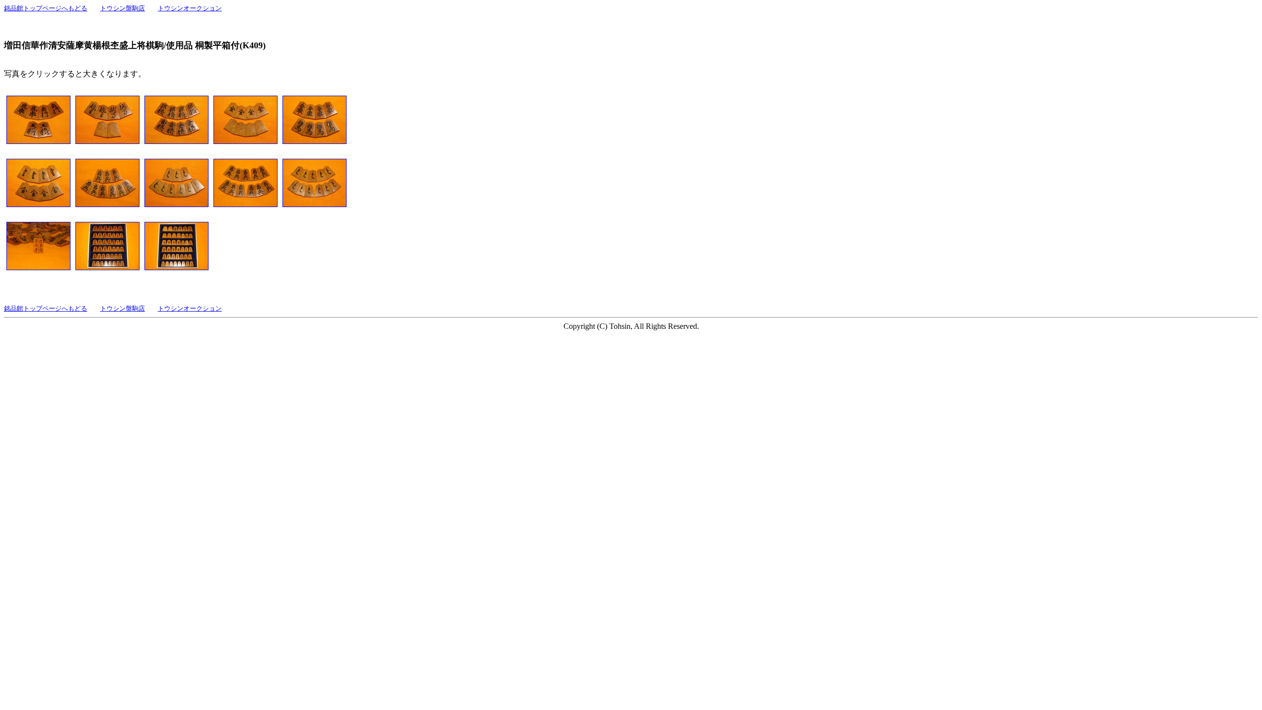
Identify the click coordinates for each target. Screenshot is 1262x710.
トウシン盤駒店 (122, 8)
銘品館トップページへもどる (45, 8)
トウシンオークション (190, 8)
